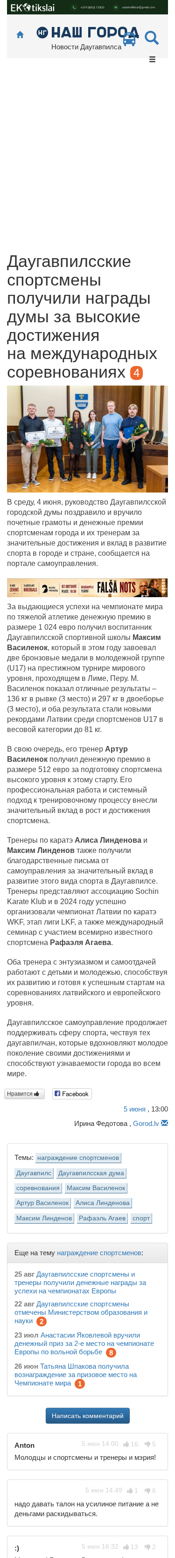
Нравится (20, 1094)
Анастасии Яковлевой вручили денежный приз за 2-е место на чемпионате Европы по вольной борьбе (84, 1343)
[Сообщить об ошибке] (164, 1123)
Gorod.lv (146, 1123)
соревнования (38, 1188)
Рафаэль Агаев (102, 1218)
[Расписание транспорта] (129, 42)
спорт (141, 1218)
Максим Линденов (44, 1218)
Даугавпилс (33, 1173)
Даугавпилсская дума (91, 1173)
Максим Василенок (96, 1188)
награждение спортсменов (78, 1157)
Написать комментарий (88, 1415)
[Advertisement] (87, 160)
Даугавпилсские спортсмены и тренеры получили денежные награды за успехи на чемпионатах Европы (80, 1282)
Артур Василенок (42, 1202)
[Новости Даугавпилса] (87, 32)
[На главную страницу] (19, 35)
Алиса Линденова (103, 1202)
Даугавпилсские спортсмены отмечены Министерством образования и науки (80, 1312)
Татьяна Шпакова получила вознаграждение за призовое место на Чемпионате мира (75, 1374)
